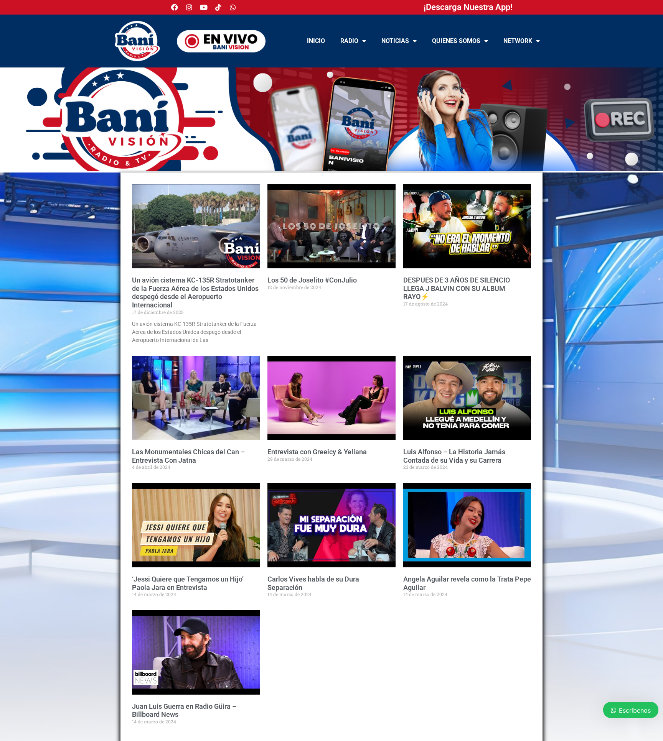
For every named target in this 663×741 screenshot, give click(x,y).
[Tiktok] (218, 7)
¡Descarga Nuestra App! (468, 7)
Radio (349, 40)
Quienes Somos (456, 40)
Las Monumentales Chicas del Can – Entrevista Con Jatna (188, 456)
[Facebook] (174, 7)
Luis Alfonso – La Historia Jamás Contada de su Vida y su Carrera (454, 456)
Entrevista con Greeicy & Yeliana (317, 452)
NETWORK (517, 40)
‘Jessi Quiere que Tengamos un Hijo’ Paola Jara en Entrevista (188, 583)
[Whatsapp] (232, 7)
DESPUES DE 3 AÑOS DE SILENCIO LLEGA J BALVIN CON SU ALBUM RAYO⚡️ (456, 288)
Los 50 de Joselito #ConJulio (312, 280)
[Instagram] (189, 7)
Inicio (316, 40)
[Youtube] (203, 7)
